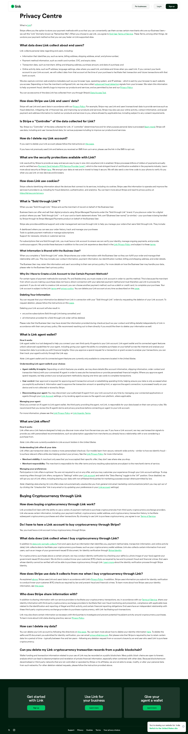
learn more (150, 127)
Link (29, 25)
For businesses (140, 6)
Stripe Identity (115, 550)
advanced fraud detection (107, 84)
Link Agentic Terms (81, 413)
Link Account (47, 396)
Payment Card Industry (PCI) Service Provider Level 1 (61, 166)
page (137, 288)
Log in (159, 6)
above (35, 579)
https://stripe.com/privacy (31, 193)
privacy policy (67, 288)
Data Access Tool (98, 93)
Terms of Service (148, 516)
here (49, 169)
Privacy (80, 730)
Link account (89, 475)
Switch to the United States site (164, 728)
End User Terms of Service (121, 34)
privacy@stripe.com (99, 635)
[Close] (183, 727)
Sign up (172, 6)
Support (71, 730)
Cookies (89, 730)
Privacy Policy (126, 87)
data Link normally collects (44, 544)
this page (89, 144)
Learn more (108, 562)
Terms (98, 730)
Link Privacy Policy (122, 244)
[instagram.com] (14, 730)
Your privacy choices (112, 730)
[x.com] (9, 730)
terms (152, 244)
